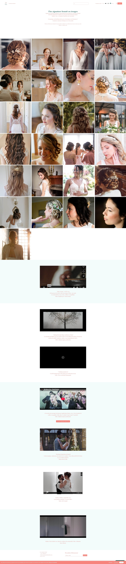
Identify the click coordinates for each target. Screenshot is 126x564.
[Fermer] (124, 562)
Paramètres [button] (110, 562)
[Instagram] (108, 3)
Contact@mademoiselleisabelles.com (46, 554)
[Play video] (63, 277)
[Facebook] (106, 3)
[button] (116, 3)
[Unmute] (42, 330)
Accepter (121, 562)
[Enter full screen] (84, 330)
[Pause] (41, 330)
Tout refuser (116, 562)
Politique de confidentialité (53, 562)
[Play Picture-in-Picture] (83, 330)
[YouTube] (105, 3)
